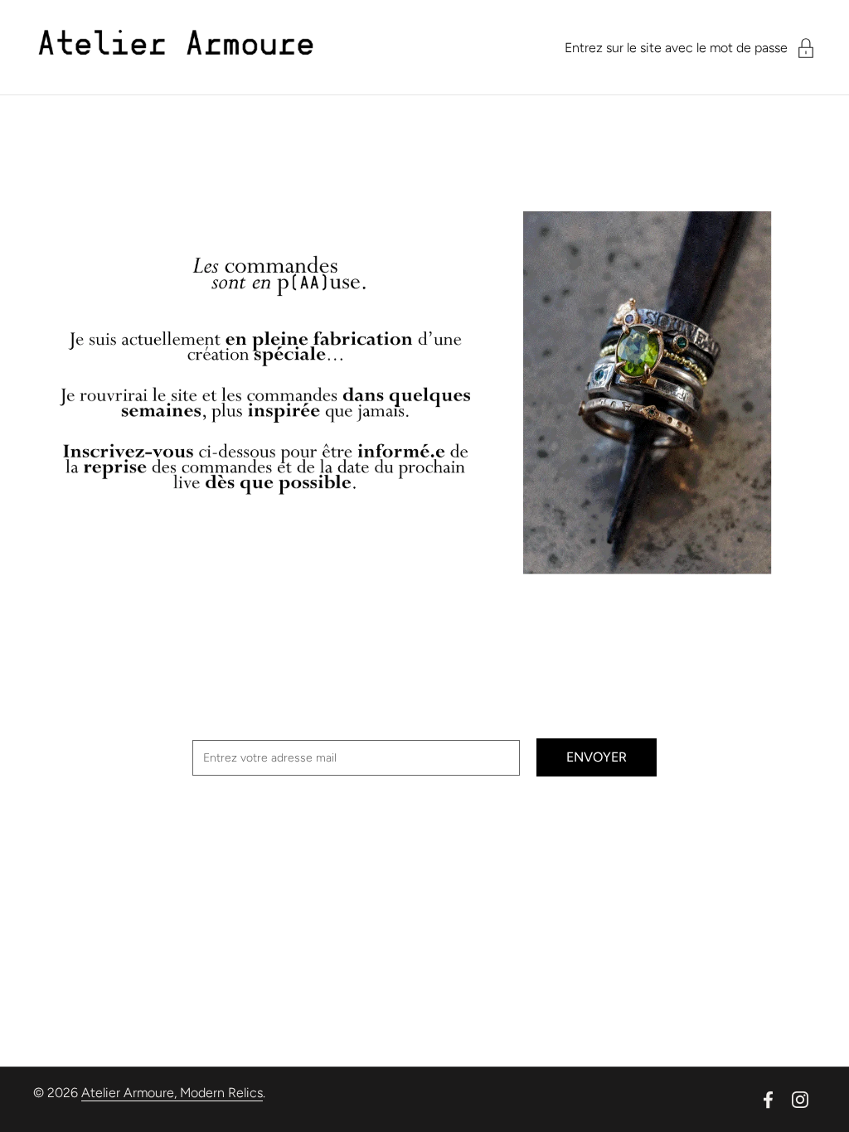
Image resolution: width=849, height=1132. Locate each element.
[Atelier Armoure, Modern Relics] (176, 48)
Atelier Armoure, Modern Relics (172, 1093)
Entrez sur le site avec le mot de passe (676, 48)
